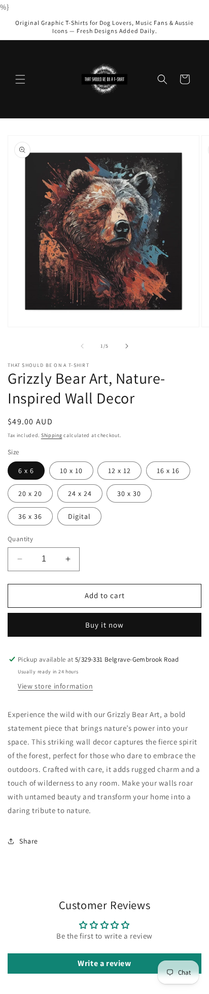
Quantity (20, 539)
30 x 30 (129, 493)
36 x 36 (30, 516)
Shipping (51, 435)
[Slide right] (127, 346)
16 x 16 (168, 470)
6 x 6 (26, 470)
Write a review (104, 963)
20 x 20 (30, 493)
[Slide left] (82, 346)
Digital (79, 516)
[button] (20, 79)
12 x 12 (119, 470)
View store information (55, 686)
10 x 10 (71, 470)
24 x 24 (80, 493)
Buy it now (104, 625)
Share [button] (28, 841)
